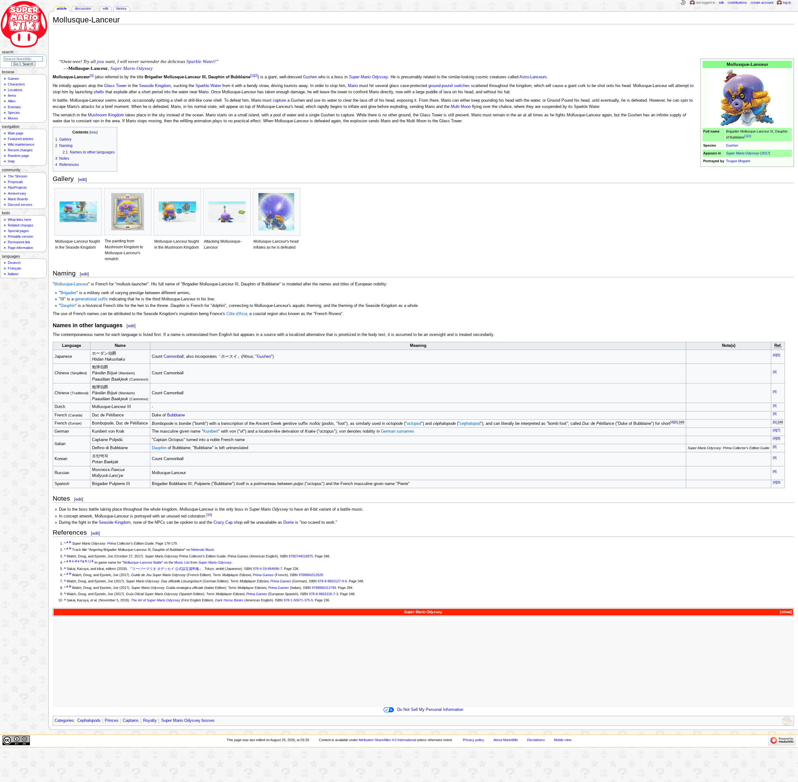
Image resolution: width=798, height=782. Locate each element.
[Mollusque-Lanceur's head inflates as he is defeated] (276, 212)
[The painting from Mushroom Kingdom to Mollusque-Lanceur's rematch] (127, 211)
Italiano (13, 274)
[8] (778, 438)
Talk (721, 2)
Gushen (732, 145)
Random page (18, 156)
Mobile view (562, 740)
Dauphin (67, 306)
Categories (64, 720)
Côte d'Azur (236, 314)
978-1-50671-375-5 (298, 600)
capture (279, 100)
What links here (19, 219)
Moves (13, 118)
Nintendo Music (202, 549)
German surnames (397, 431)
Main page (15, 133)
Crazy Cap (223, 522)
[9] (778, 482)
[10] (209, 515)
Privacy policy (473, 740)
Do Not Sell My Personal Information (430, 709)
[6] (676, 422)
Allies (12, 101)
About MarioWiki (505, 740)
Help (11, 161)
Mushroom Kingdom (106, 115)
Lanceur (81, 284)
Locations (15, 90)
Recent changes (20, 150)
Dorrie (288, 522)
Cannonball (174, 356)
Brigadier (68, 293)
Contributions (737, 2)
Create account (762, 2)
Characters (16, 84)
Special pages (18, 231)
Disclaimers (536, 740)
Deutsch (14, 263)
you (100, 61)
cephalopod (470, 423)
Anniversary (17, 193)
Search (7, 52)
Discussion (83, 8)
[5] (778, 355)
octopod (414, 423)
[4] (774, 355)
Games (13, 78)
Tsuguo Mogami (738, 161)
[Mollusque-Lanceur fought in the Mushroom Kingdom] (177, 212)
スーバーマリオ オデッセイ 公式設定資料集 (165, 569)
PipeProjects (17, 187)
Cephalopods (89, 720)
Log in (787, 2)
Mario (353, 86)
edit (82, 179)
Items (12, 95)
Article (62, 8)
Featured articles (20, 139)
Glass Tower (115, 86)
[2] (749, 136)
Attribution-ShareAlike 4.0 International (387, 740)
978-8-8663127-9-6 (332, 581)
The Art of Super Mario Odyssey (155, 600)
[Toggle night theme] (682, 3)
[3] (92, 75)
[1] (746, 136)
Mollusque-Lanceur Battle (142, 562)
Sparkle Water (200, 61)
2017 (765, 153)
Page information (20, 248)
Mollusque (63, 284)
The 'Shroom (17, 176)
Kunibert (210, 431)
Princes (111, 720)
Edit (105, 8)
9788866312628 (311, 575)
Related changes (20, 225)
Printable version (20, 236)
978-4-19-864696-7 (267, 569)
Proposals (15, 182)
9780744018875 (301, 556)
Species (14, 112)
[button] (785, 612)
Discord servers (20, 204)
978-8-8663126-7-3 (323, 594)
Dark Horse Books (229, 600)
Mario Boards (18, 199)
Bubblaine (176, 415)
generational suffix (91, 299)
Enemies (14, 107)
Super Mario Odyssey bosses (188, 720)
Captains (131, 720)
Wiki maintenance (21, 144)
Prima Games (263, 575)
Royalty (150, 720)
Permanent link (19, 242)
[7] (778, 430)
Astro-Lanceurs (533, 77)
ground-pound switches (449, 86)
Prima (111, 543)
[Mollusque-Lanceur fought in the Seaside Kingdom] (78, 212)
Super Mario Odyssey (742, 153)
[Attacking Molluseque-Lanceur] (227, 212)
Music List (182, 562)
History (121, 8)
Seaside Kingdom (155, 86)
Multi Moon (461, 106)
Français (14, 268)
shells (99, 92)
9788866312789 (324, 588)
